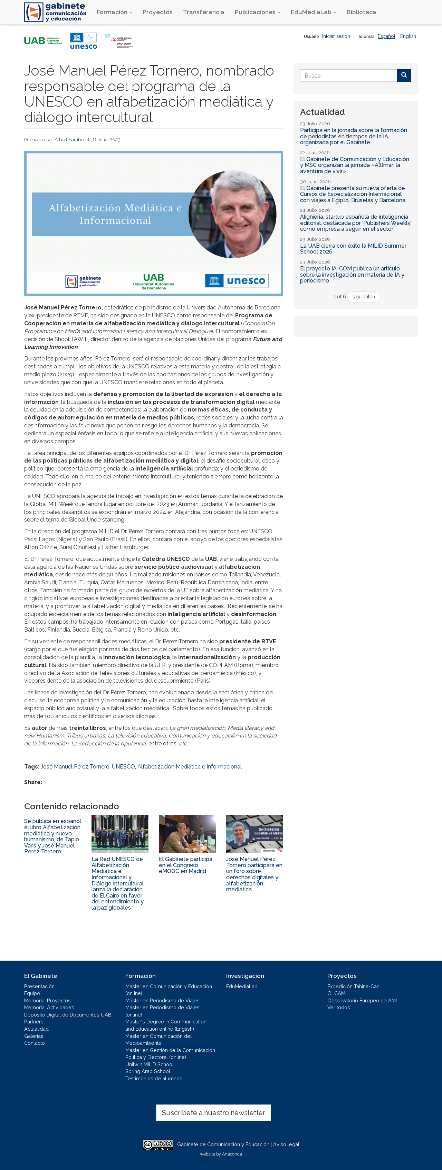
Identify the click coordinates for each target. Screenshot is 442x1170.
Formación (113, 12)
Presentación (39, 986)
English (408, 36)
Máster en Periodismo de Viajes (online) (162, 1011)
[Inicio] (58, 12)
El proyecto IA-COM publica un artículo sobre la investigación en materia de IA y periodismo (352, 274)
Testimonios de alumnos (153, 1078)
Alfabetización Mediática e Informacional (189, 766)
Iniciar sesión (336, 36)
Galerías (34, 1036)
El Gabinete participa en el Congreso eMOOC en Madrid (185, 865)
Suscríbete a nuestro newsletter (213, 1113)
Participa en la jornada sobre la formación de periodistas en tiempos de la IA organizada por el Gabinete (353, 136)
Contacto (34, 1043)
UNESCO (123, 766)
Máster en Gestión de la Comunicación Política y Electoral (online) (170, 1053)
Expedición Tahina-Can (353, 986)
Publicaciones (256, 12)
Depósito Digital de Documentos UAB (68, 1015)
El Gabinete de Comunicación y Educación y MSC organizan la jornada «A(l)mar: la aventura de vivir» (354, 165)
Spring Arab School (147, 1071)
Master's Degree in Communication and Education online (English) (165, 1025)
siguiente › (364, 296)
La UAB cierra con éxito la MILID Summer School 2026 (353, 248)
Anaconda (232, 1154)
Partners (34, 1021)
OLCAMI (336, 993)
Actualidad (36, 1029)
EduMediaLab (312, 12)
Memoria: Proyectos (47, 1000)
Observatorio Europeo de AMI (362, 1000)
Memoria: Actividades (49, 1007)
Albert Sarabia (69, 139)
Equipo (32, 993)
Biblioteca (361, 12)
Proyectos (158, 12)
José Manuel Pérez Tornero (75, 766)
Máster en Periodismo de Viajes (162, 1000)
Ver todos (338, 1007)
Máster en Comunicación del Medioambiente (158, 1039)
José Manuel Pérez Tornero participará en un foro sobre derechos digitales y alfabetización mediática (254, 874)
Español (386, 36)
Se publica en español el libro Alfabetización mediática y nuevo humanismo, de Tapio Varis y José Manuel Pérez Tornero (52, 836)
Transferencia (203, 12)
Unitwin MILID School (149, 1064)
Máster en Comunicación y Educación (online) (168, 990)
